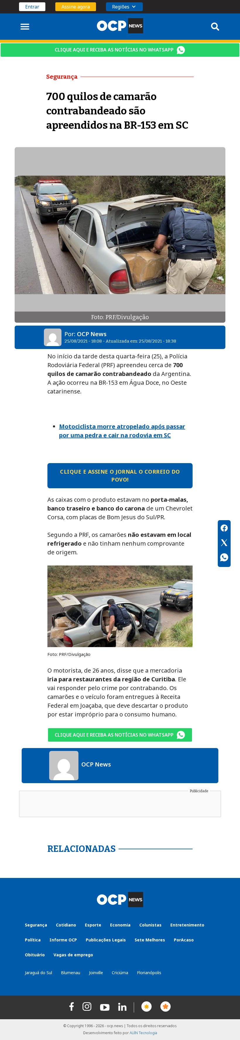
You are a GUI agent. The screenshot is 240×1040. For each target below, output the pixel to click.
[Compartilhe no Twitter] (224, 543)
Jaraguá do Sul (38, 972)
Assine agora (75, 7)
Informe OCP (63, 940)
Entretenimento (187, 925)
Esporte (93, 925)
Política (33, 940)
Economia (120, 925)
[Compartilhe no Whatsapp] (224, 558)
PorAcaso (184, 940)
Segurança (36, 925)
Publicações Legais (106, 940)
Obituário (35, 955)
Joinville (96, 972)
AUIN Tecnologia (143, 1032)
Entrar (32, 7)
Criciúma (120, 972)
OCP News (92, 334)
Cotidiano (66, 925)
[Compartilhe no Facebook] (224, 529)
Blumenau (70, 972)
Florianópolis (149, 972)
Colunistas (150, 925)
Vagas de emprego (73, 955)
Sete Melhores (150, 940)
